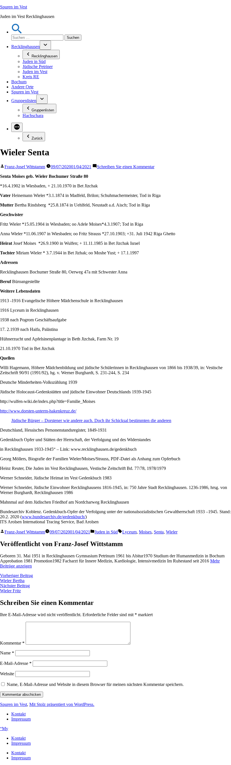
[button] (17, 32)
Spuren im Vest (13, 7)
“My (4, 728)
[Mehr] (17, 127)
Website (7, 673)
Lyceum (129, 532)
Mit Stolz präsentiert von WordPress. (61, 704)
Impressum (21, 719)
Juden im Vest (35, 71)
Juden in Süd (34, 61)
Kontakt (18, 714)
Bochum (18, 81)
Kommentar (12, 643)
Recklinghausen (25, 46)
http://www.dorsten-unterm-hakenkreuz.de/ (38, 411)
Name (7, 652)
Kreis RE (31, 76)
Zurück (37, 138)
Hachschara (33, 115)
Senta (159, 532)
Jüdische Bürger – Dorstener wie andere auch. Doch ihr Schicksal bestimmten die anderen (91, 420)
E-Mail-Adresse (16, 663)
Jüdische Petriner (38, 66)
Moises (145, 532)
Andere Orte (22, 86)
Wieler (171, 532)
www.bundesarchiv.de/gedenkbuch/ (53, 516)
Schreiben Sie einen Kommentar (125, 166)
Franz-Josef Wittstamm (25, 166)
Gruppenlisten (23, 100)
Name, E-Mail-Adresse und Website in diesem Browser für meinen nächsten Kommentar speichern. (95, 684)
